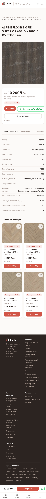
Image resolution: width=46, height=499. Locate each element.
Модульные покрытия (32, 380)
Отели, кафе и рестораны (10, 427)
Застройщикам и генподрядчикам (11, 399)
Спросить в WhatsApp (32, 109)
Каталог (12, 17)
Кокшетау (18, 481)
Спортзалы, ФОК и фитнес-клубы (12, 410)
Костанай (22, 475)
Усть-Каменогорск (33, 472)
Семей (8, 475)
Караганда (32, 469)
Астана (15, 469)
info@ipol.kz (10, 450)
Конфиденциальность (32, 399)
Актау (27, 478)
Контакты (28, 396)
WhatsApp (9, 453)
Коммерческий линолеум (30, 356)
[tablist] (23, 131)
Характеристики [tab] (11, 131)
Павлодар (21, 472)
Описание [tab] (25, 131)
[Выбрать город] (37, 4)
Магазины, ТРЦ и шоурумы (12, 421)
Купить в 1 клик (23, 116)
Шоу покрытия (30, 384)
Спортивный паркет (32, 371)
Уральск (8, 478)
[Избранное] (42, 4)
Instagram (28, 402)
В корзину (10, 108)
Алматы (8, 469)
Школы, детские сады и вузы (13, 405)
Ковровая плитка (30, 374)
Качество (9, 437)
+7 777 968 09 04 (11, 447)
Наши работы (10, 434)
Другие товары (30, 387)
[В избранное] (18, 226)
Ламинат (28, 348)
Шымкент (23, 469)
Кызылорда (32, 475)
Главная (5, 17)
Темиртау (34, 478)
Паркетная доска (31, 351)
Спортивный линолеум (29, 366)
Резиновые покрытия (32, 377)
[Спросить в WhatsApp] (42, 489)
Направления (10, 431)
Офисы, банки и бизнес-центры (11, 416)
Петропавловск (18, 478)
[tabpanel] (23, 175)
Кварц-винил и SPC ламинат (27, 17)
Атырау (14, 475)
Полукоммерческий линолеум (31, 361)
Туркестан (9, 481)
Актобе (8, 472)
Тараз (14, 472)
